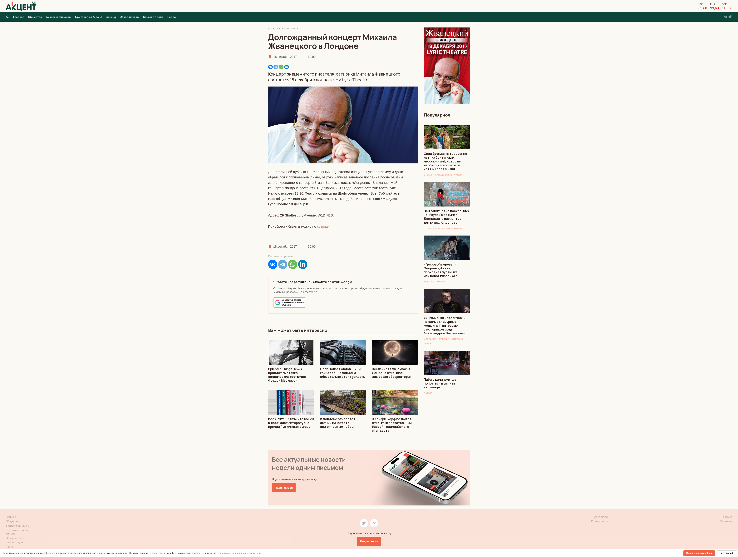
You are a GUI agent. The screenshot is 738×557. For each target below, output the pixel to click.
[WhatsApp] (281, 67)
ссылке (323, 226)
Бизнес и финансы (58, 16)
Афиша (458, 175)
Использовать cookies (699, 553)
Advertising (601, 516)
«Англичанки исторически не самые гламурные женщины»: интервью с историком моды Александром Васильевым (444, 325)
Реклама (726, 516)
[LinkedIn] (286, 67)
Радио (171, 16)
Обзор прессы (129, 16)
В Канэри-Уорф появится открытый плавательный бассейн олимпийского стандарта (392, 425)
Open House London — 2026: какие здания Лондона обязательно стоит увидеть (342, 373)
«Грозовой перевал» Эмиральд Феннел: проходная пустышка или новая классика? (441, 270)
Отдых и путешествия (438, 175)
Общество (35, 16)
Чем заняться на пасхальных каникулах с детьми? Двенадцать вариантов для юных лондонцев (446, 217)
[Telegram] (275, 67)
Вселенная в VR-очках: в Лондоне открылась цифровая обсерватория (391, 373)
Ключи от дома (153, 16)
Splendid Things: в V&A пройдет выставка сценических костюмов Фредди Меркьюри (287, 375)
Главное (18, 16)
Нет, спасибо (727, 553)
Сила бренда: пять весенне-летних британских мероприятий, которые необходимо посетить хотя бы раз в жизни (446, 161)
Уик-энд (111, 16)
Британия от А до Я (88, 16)
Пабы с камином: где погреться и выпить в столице (440, 383)
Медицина (430, 339)
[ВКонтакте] (270, 67)
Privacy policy (599, 521)
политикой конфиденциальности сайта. (241, 553)
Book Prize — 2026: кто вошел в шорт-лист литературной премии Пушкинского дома (291, 423)
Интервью (457, 339)
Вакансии (726, 521)
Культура (429, 282)
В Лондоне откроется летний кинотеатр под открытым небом (337, 423)
